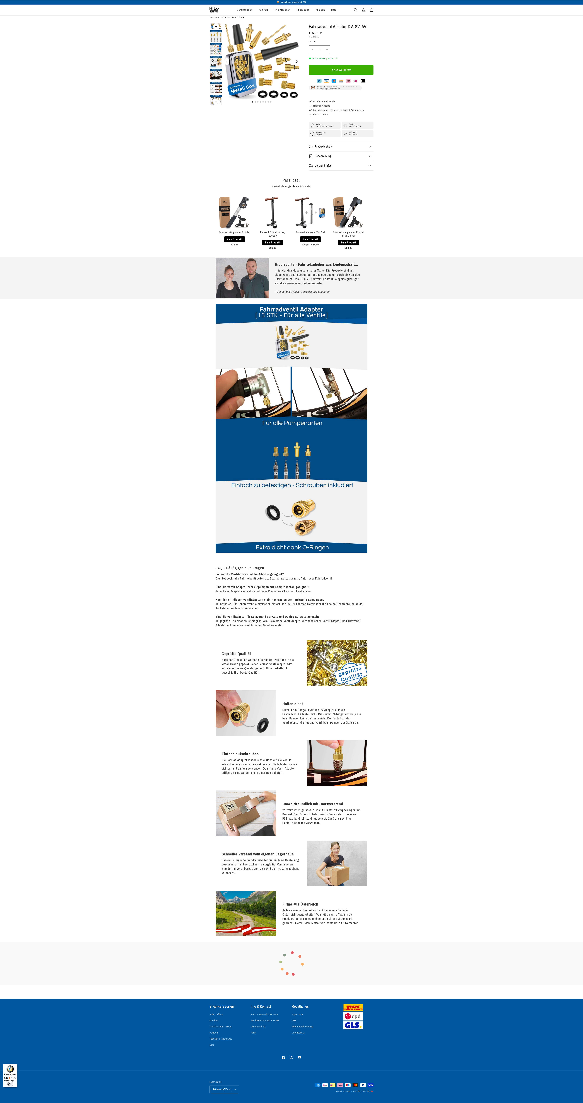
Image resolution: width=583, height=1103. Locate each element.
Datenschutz (298, 1032)
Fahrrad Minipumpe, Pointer (234, 232)
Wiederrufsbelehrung (303, 1026)
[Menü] (15, 1065)
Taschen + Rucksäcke (221, 1038)
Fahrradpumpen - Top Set (310, 232)
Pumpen (217, 17)
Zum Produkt (234, 239)
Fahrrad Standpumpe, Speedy (272, 234)
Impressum (297, 1014)
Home (211, 17)
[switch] (10, 1084)
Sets (212, 1044)
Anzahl (312, 41)
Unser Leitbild (258, 1026)
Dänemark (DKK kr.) (222, 1089)
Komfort (214, 1020)
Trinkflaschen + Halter (221, 1026)
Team (253, 1032)
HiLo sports (347, 1091)
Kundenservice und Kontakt (265, 1020)
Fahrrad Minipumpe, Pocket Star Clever (348, 234)
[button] (356, 10)
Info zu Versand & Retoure (264, 1014)
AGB (294, 1020)
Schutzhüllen (216, 1014)
